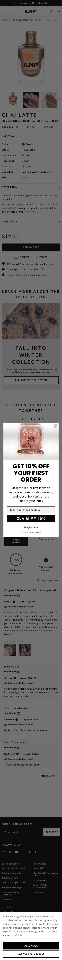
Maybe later (31, 527)
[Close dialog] (55, 426)
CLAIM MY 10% (31, 518)
